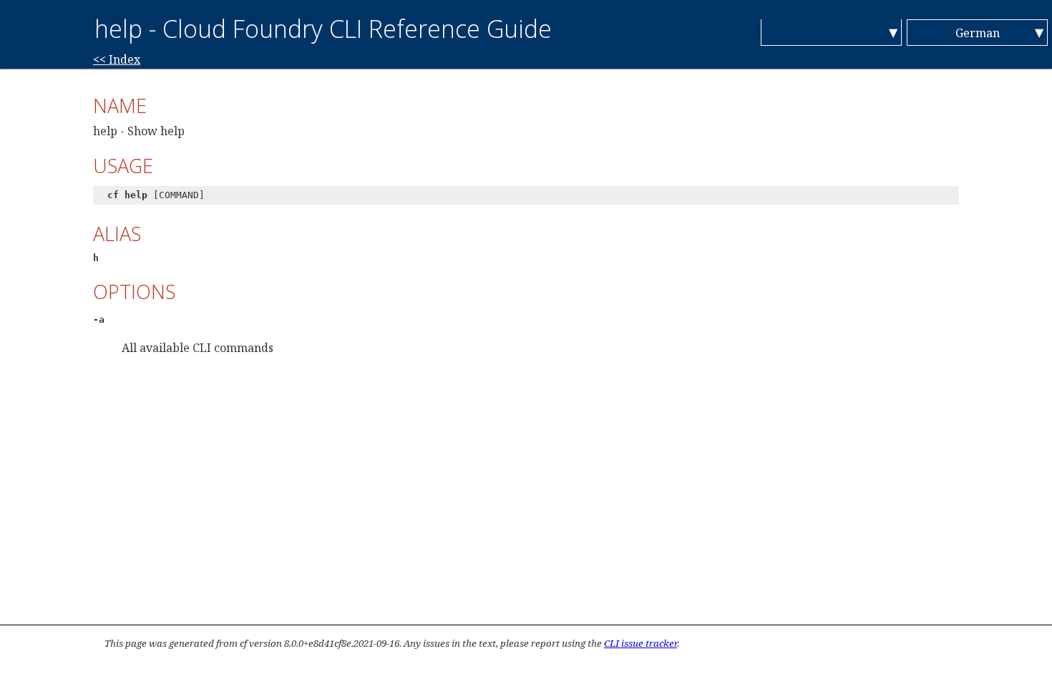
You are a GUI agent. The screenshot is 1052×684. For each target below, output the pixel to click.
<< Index (116, 59)
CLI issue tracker (640, 643)
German (977, 33)
